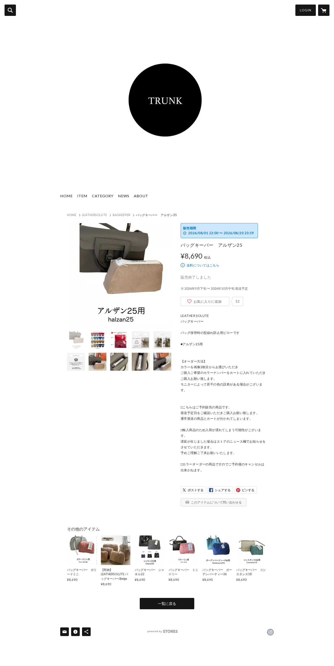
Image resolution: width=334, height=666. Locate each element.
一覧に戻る (167, 603)
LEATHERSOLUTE (94, 215)
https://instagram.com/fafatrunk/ (270, 632)
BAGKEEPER (121, 215)
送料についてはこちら (203, 265)
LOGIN (305, 10)
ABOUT (141, 196)
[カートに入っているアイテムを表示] (323, 10)
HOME (66, 196)
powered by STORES (162, 631)
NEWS (123, 196)
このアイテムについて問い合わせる (216, 502)
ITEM (82, 196)
